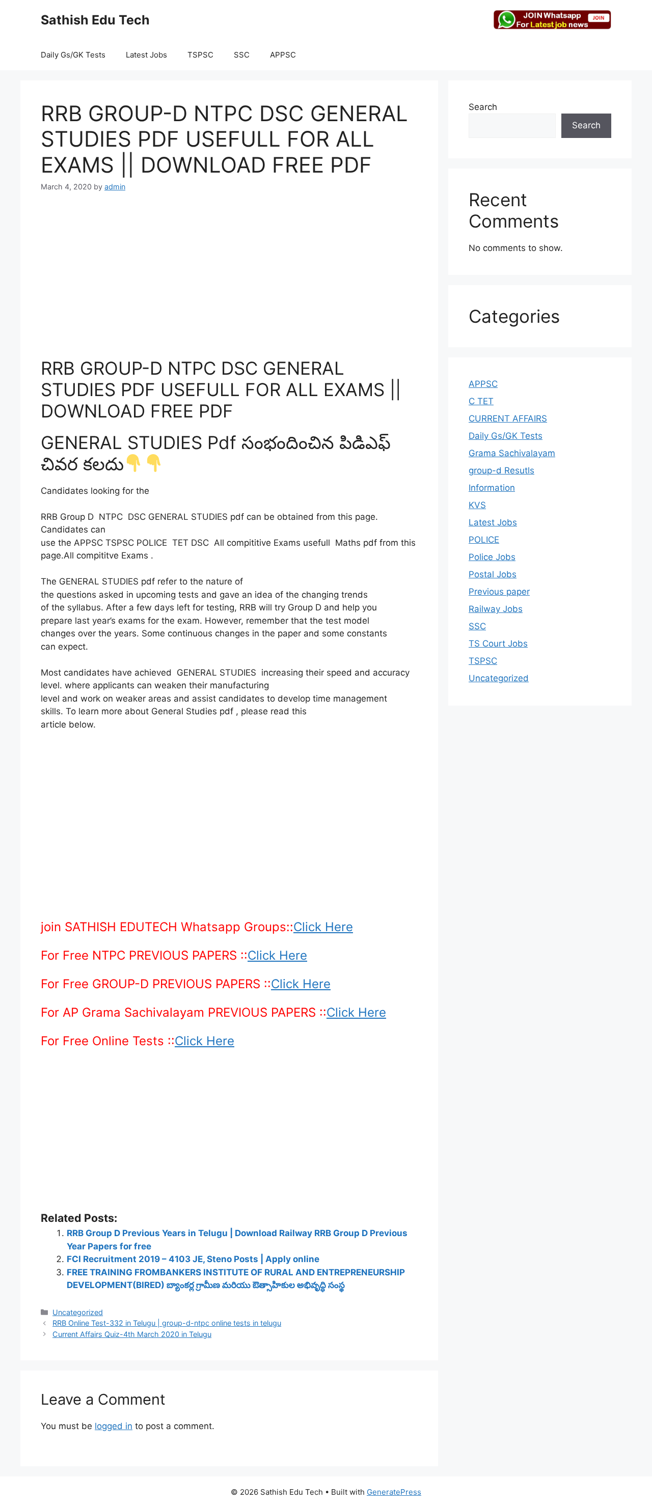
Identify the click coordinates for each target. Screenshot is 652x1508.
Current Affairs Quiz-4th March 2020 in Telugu (131, 1334)
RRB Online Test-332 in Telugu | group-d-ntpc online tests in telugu (166, 1323)
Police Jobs (492, 557)
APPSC (283, 55)
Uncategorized (77, 1312)
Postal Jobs (493, 574)
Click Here (323, 926)
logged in (113, 1426)
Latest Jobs (146, 55)
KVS (477, 505)
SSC (242, 55)
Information (492, 488)
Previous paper (499, 592)
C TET (481, 401)
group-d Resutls (501, 470)
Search (483, 107)
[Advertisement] (229, 281)
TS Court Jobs (498, 643)
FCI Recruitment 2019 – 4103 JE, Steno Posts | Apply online (193, 1259)
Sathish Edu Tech (95, 19)
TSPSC (200, 55)
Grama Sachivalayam (512, 453)
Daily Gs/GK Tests (73, 55)
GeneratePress (394, 1492)
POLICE (484, 540)
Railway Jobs (496, 609)
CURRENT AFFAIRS (508, 418)
